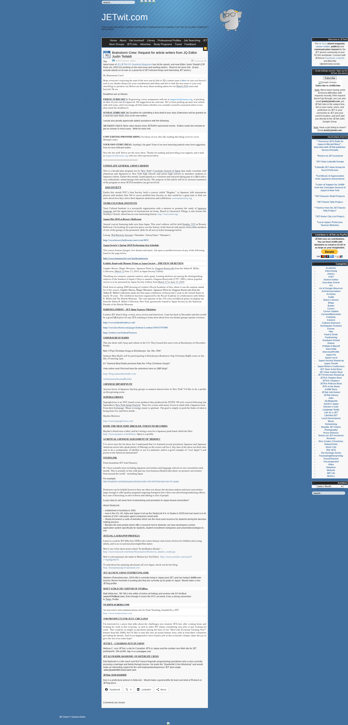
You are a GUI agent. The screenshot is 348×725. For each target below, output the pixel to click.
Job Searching (192, 40)
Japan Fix (331, 355)
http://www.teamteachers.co (117, 613)
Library (151, 40)
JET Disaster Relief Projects (330, 196)
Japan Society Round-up (331, 360)
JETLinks (132, 44)
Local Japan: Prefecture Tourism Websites (330, 223)
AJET (331, 277)
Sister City (331, 447)
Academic (331, 268)
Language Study (331, 409)
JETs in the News (331, 386)
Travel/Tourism (331, 458)
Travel (178, 44)
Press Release (331, 433)
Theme (66, 717)
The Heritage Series (331, 453)
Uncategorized (331, 461)
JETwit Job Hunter (331, 392)
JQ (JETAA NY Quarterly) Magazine (134, 64)
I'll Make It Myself (331, 346)
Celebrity (331, 317)
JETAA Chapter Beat (331, 378)
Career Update (331, 311)
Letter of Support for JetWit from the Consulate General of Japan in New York (329, 187)
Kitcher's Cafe (331, 406)
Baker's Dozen (331, 300)
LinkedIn (340, 58)
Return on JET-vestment (330, 156)
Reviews (331, 438)
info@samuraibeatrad (117, 379)
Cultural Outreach (331, 323)
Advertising (331, 271)
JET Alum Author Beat (331, 372)
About (123, 40)
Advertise (145, 44)
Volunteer (331, 467)
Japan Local (331, 357)
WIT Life (331, 473)
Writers (133, 61)
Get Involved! (136, 40)
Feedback (190, 44)
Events (331, 328)
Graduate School (331, 340)
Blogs (331, 303)
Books (331, 305)
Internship (331, 349)
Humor (331, 343)
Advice (331, 274)
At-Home (331, 294)
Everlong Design (79, 717)
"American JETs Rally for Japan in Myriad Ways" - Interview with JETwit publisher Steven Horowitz (330, 145)
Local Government (331, 418)
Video (331, 464)
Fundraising (331, 337)
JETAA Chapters (122, 61)
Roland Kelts (331, 444)
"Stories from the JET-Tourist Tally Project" (330, 209)
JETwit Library (331, 395)
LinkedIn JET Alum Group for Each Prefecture (330, 168)
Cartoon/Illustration (331, 314)
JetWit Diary (331, 389)
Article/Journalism (331, 291)
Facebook (330, 58)
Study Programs (163, 44)
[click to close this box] (313, 39)
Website (331, 470)
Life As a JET (331, 412)
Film (331, 331)
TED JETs (331, 450)
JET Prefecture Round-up (331, 375)
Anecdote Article (331, 282)
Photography (331, 430)
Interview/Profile (331, 352)
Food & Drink (331, 334)
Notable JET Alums (331, 427)
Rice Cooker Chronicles (331, 441)
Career (331, 308)
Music (331, 421)
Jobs (331, 398)
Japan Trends (331, 363)
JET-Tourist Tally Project (330, 202)
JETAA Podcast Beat (331, 383)
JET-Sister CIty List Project (330, 216)
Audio (331, 297)
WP (60, 717)
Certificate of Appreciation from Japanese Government (329, 177)
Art (331, 285)
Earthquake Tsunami (331, 326)
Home (113, 40)
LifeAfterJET (330, 415)
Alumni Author (331, 279)
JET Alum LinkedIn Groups (330, 161)
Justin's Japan (331, 404)
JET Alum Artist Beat (331, 369)
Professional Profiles (169, 40)
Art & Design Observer (331, 288)
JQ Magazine (331, 401)
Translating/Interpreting (331, 456)
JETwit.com (125, 17)
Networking (331, 424)
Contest (331, 320)
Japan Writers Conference (331, 366)
